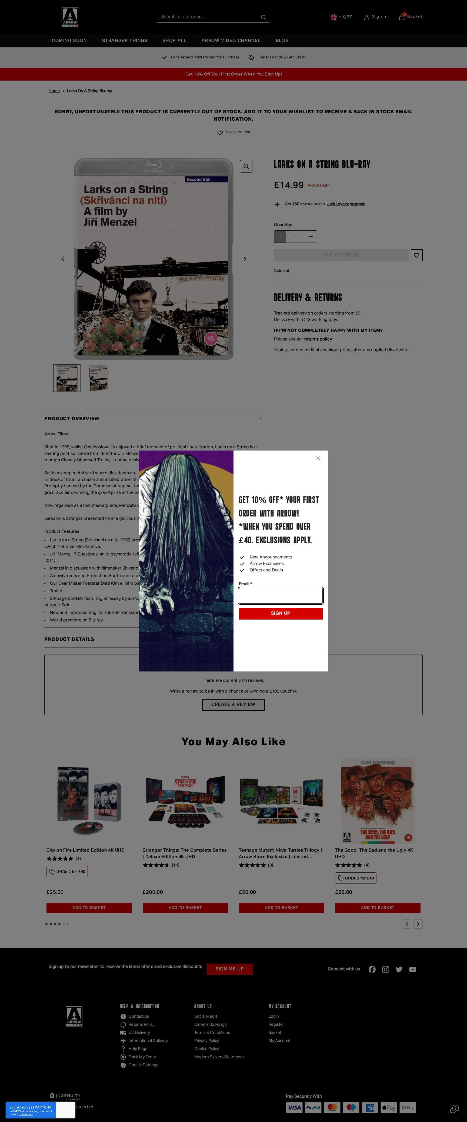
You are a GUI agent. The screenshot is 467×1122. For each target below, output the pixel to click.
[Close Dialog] (318, 458)
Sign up (281, 613)
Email (245, 584)
